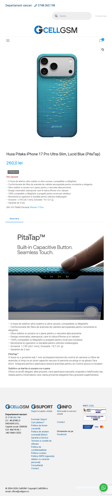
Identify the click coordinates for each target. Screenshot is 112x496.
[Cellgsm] (56, 29)
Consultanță (37, 465)
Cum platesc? (37, 422)
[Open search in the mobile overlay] (72, 16)
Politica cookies (38, 453)
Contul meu (101, 16)
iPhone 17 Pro (37, 207)
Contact (35, 468)
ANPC (86, 405)
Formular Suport (39, 419)
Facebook (61, 434)
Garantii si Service (39, 437)
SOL (92, 405)
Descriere (14, 219)
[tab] (14, 219)
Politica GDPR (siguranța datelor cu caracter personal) (42, 459)
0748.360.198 (46, 5)
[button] (102, 49)
